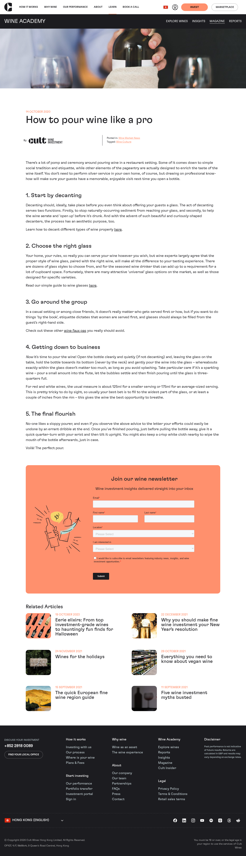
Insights (198, 21)
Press (116, 794)
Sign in (71, 799)
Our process (75, 752)
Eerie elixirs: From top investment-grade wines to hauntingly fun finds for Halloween (84, 627)
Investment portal (79, 794)
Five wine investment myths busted (184, 695)
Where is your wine (80, 757)
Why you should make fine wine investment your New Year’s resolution (190, 625)
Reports (235, 21)
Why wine (50, 7)
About (98, 7)
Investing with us (78, 747)
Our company (122, 773)
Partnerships (121, 783)
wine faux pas (75, 330)
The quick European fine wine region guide (81, 695)
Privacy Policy (168, 788)
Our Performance (75, 7)
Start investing (77, 776)
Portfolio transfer (79, 788)
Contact (118, 799)
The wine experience (127, 752)
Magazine (217, 21)
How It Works (28, 7)
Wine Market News (129, 138)
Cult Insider (167, 768)
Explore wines (168, 747)
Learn (113, 7)
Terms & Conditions (172, 794)
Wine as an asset (124, 747)
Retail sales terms (171, 799)
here (118, 229)
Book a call (131, 7)
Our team (119, 778)
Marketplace (225, 7)
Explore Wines (177, 21)
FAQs (116, 788)
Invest (194, 7)
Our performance (79, 783)
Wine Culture (123, 142)
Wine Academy (169, 739)
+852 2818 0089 (18, 746)
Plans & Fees (75, 763)
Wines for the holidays (80, 656)
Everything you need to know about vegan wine (187, 659)
